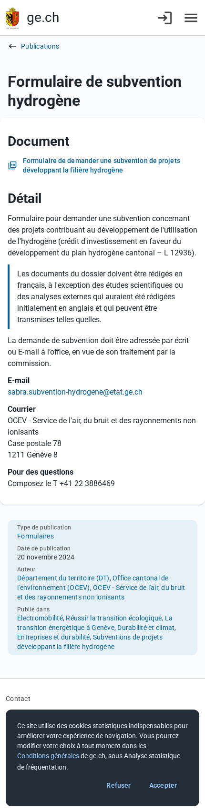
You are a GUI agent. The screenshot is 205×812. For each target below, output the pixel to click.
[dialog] (102, 758)
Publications (40, 46)
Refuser (118, 785)
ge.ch (43, 17)
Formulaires (35, 536)
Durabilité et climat (145, 627)
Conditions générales (48, 756)
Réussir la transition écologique (114, 618)
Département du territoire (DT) (63, 578)
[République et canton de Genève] (12, 18)
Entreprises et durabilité (53, 637)
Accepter (163, 785)
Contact (18, 698)
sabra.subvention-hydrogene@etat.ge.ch (75, 391)
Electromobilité (40, 618)
